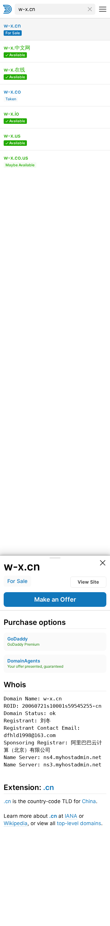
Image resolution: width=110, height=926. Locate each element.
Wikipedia (16, 823)
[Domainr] (7, 9)
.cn (7, 801)
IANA (71, 816)
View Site (88, 582)
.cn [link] (48, 787)
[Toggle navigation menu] (102, 9)
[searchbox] (55, 9)
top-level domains (79, 823)
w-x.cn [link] (22, 566)
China (89, 801)
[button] (55, 599)
